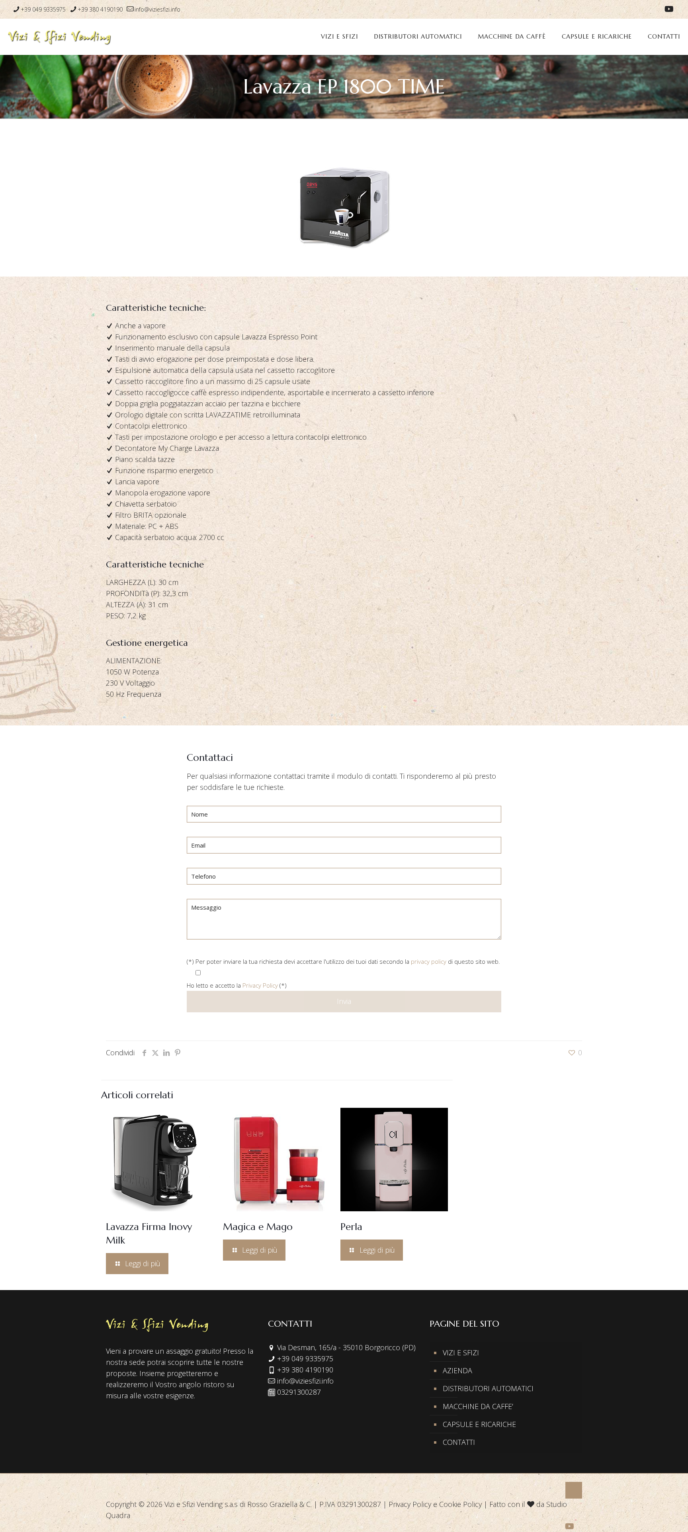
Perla (351, 1227)
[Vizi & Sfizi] (59, 37)
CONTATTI (459, 1442)
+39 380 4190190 (100, 9)
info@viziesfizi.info (157, 9)
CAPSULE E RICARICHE (479, 1424)
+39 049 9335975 (43, 9)
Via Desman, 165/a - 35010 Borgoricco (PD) (346, 1347)
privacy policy (428, 961)
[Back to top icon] (573, 1490)
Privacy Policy (260, 985)
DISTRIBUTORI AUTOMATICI (488, 1388)
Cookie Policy (460, 1504)
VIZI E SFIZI (461, 1352)
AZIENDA (457, 1370)
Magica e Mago (258, 1227)
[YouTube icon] (669, 10)
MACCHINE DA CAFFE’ (478, 1406)
